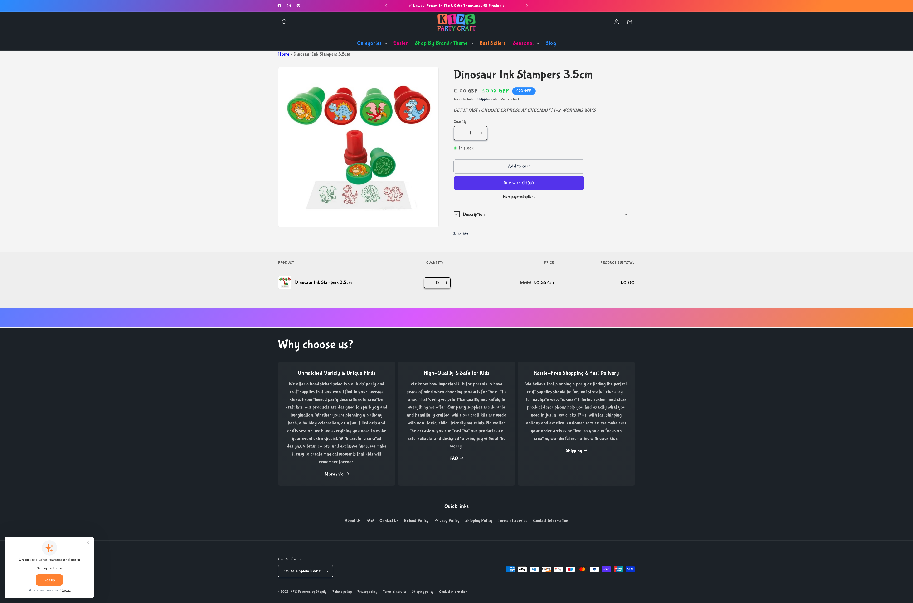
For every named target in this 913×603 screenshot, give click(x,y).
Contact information (453, 592)
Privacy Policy (447, 520)
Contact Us (388, 520)
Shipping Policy (478, 520)
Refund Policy (416, 520)
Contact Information (550, 520)
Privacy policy (367, 592)
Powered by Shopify (312, 592)
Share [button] (463, 233)
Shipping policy (422, 592)
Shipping (484, 99)
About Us (353, 520)
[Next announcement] (527, 5)
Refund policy (342, 592)
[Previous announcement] (386, 5)
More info (334, 474)
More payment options (519, 196)
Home (283, 54)
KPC (294, 592)
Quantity (460, 121)
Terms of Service (512, 520)
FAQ (454, 458)
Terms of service (395, 592)
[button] (284, 22)
